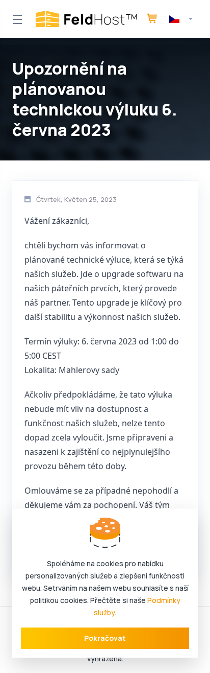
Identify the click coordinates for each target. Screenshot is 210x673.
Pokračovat (105, 638)
